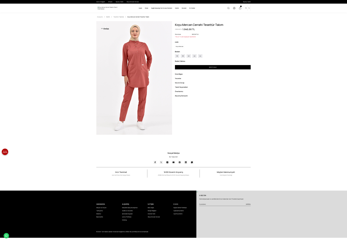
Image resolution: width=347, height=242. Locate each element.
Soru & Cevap (179, 83)
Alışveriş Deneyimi (181, 96)
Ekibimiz (98, 214)
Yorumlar (178, 78)
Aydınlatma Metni (179, 211)
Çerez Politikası (126, 217)
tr (246, 8)
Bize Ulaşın (151, 207)
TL (249, 8)
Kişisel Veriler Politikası (180, 207)
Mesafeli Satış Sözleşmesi (130, 207)
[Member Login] (234, 8)
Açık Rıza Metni (178, 214)
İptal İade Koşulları (127, 214)
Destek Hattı (151, 214)
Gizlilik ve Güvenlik (127, 211)
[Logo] (108, 8)
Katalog (124, 220)
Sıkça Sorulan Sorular (154, 217)
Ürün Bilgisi (179, 74)
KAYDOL (248, 204)
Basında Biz (99, 217)
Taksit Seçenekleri (181, 87)
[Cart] (240, 8)
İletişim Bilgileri (152, 211)
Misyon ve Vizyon (101, 207)
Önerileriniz (179, 91)
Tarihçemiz (99, 211)
